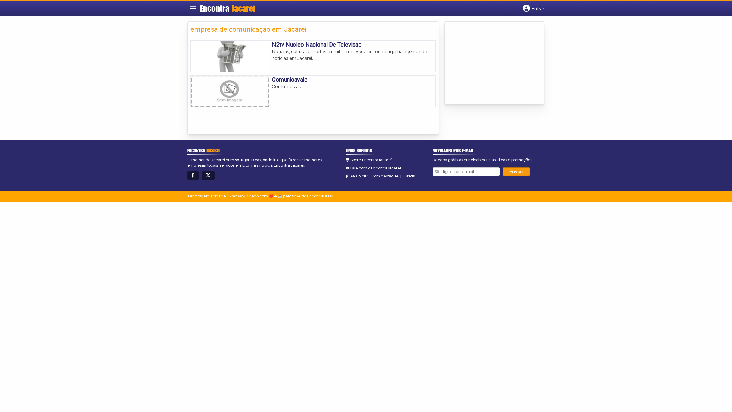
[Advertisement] (490, 63)
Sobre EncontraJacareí (371, 160)
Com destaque (385, 176)
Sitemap (236, 196)
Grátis (409, 176)
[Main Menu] (193, 8)
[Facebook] (193, 175)
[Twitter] (208, 175)
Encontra (227, 8)
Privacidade (215, 196)
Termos (194, 196)
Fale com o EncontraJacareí (375, 168)
